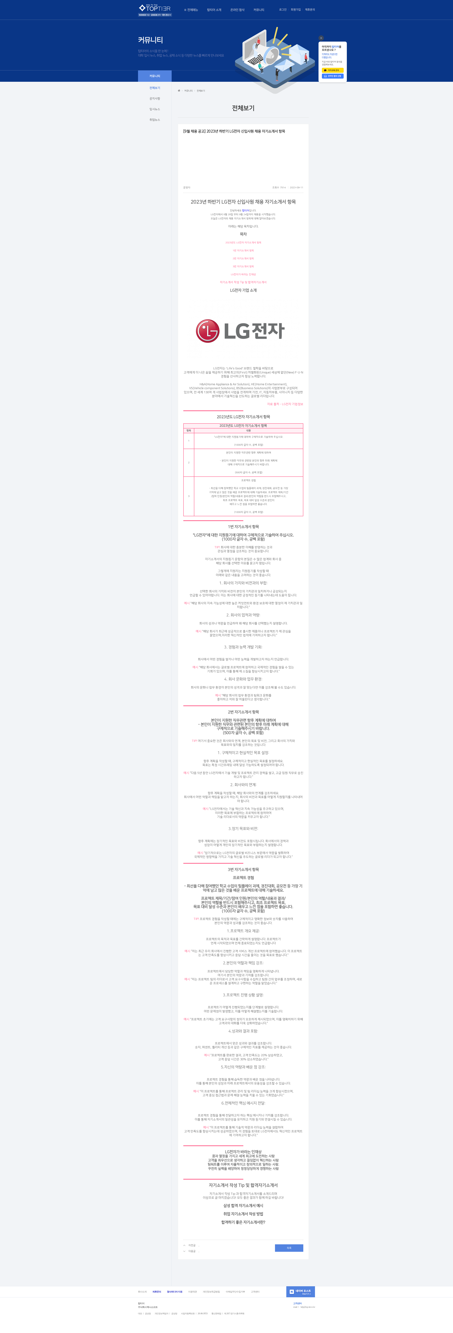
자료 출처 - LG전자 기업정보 (285, 404)
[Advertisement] (243, 161)
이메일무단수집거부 (235, 1291)
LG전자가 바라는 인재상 (243, 274)
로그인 (283, 9)
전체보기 (155, 88)
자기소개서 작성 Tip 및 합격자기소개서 (243, 282)
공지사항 (155, 98)
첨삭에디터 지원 (174, 1291)
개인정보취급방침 (211, 1291)
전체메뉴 (192, 10)
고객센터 (255, 1291)
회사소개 (142, 1291)
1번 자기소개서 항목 (243, 250)
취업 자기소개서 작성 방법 (243, 1214)
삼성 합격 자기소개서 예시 (243, 1206)
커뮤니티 (259, 10)
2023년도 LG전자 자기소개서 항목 (243, 242)
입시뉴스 (155, 109)
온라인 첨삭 (237, 10)
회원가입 (296, 9)
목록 (289, 1248)
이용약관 (192, 1291)
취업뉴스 (155, 119)
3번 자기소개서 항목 (243, 266)
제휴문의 (310, 9)
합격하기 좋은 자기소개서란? (243, 1222)
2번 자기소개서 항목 (243, 258)
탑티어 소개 (214, 10)
